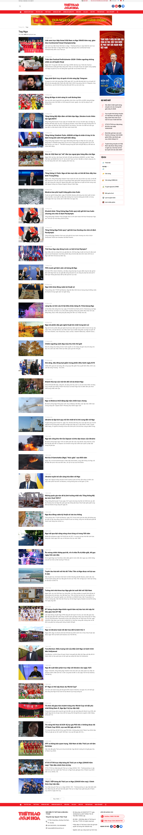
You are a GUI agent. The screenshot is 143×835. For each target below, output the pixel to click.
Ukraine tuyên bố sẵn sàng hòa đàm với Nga (62, 477)
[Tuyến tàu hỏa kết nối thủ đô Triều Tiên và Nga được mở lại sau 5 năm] (31, 576)
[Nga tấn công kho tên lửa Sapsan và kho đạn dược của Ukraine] (31, 443)
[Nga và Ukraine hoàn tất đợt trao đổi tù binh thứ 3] (31, 634)
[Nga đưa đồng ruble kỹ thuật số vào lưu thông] (31, 519)
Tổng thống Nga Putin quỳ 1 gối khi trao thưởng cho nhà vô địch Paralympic (70, 231)
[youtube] (116, 6)
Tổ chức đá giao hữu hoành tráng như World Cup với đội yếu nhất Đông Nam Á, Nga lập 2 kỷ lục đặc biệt (69, 707)
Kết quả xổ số (109, 193)
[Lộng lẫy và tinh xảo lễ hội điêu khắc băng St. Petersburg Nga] (31, 310)
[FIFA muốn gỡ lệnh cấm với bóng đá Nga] (31, 272)
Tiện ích (103, 157)
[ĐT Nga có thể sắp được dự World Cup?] (31, 691)
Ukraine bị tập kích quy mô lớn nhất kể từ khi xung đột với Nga (70, 420)
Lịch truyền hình (110, 198)
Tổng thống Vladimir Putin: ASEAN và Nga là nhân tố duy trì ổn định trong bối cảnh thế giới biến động (70, 136)
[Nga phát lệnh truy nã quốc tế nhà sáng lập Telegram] (31, 83)
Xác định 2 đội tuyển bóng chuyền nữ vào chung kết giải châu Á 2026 (113, 107)
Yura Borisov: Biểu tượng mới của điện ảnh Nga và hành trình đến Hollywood (69, 650)
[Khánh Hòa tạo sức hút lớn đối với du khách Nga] (31, 386)
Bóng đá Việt (57, 12)
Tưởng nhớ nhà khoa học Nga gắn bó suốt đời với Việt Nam (68, 590)
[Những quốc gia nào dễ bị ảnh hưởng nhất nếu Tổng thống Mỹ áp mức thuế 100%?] (31, 500)
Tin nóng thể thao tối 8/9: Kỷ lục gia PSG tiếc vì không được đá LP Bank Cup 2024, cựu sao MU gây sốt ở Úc (70, 726)
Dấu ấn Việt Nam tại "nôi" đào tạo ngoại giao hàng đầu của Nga (70, 154)
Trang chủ (21, 27)
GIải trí (92, 12)
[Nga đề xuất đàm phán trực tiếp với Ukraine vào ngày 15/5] (31, 672)
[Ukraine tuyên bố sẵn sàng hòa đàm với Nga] (31, 481)
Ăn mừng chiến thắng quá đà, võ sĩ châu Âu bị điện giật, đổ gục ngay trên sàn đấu (70, 553)
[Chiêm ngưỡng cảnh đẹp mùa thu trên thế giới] (31, 348)
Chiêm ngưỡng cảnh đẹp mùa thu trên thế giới (63, 344)
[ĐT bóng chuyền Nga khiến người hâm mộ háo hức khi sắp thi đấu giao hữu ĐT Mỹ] (31, 614)
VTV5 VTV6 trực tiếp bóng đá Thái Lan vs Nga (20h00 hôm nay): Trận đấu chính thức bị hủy (69, 764)
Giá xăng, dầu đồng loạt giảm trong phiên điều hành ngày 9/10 (70, 363)
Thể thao (48, 12)
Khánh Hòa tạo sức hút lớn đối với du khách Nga (64, 382)
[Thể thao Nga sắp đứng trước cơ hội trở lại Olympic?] (31, 253)
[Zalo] (123, 6)
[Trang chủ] (21, 12)
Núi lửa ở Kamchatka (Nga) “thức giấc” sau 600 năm (66, 458)
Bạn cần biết (110, 12)
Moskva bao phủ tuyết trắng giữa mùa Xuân (62, 192)
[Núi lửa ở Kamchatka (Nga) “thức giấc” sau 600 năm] (31, 462)
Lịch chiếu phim (110, 202)
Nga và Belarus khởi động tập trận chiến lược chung (66, 401)
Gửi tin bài (113, 0)
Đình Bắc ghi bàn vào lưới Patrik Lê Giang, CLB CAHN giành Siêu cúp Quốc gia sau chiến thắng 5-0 (113, 136)
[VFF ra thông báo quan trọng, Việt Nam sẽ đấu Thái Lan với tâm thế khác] (31, 748)
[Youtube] (121, 0)
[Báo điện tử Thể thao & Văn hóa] (71, 6)
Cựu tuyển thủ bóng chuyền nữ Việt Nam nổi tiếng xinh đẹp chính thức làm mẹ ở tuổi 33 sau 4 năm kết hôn (114, 116)
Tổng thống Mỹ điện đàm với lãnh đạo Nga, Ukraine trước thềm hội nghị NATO (70, 117)
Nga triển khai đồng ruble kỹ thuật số (60, 287)
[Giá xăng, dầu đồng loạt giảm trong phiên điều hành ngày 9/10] (31, 367)
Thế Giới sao (100, 12)
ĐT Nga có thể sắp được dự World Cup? (61, 687)
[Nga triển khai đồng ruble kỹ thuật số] (31, 291)
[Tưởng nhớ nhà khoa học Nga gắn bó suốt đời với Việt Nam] (31, 595)
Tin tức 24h (39, 12)
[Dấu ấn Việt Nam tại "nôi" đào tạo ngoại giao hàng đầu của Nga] (31, 158)
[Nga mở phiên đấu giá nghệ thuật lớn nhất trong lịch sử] (31, 329)
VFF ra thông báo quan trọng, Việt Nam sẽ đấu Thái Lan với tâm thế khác (70, 745)
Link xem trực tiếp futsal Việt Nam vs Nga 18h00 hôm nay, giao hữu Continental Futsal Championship (70, 41)
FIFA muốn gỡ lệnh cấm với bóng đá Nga (61, 268)
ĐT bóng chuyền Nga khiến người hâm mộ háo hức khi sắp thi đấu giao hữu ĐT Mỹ (69, 610)
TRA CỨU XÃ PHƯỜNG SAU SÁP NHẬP (99, 0)
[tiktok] (119, 6)
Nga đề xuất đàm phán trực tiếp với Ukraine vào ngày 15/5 (68, 668)
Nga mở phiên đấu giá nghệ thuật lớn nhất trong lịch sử (67, 325)
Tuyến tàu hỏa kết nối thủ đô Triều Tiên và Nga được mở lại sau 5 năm (70, 572)
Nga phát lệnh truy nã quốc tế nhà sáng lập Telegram (66, 78)
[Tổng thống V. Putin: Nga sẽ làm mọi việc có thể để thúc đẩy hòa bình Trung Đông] (31, 177)
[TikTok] (123, 0)
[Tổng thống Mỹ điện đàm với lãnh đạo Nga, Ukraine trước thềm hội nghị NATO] (31, 120)
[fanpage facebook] (113, 6)
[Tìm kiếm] (20, 6)
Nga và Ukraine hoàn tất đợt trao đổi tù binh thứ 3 (65, 630)
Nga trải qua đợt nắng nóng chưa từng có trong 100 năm (67, 533)
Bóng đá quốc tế (68, 12)
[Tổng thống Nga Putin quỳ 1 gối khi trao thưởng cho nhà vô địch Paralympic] (31, 234)
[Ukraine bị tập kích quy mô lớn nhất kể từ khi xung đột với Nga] (31, 424)
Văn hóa (78, 12)
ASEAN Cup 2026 (28, 12)
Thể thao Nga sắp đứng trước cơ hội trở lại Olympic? (66, 249)
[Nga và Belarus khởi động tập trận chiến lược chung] (31, 405)
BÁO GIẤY (86, 0)
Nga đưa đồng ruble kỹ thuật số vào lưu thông (63, 515)
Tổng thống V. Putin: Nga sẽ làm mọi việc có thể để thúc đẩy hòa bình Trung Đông (70, 174)
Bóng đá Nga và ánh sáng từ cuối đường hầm (63, 97)
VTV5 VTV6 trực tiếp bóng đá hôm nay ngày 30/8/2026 (113, 126)
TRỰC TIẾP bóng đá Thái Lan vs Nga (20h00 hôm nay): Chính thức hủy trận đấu (69, 783)
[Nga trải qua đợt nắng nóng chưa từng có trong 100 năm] (31, 538)
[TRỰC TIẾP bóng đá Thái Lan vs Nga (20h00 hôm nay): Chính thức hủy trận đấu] (31, 786)
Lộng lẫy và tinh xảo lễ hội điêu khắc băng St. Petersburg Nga (69, 306)
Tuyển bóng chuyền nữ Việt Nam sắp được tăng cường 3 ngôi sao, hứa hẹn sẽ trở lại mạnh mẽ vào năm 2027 (114, 147)
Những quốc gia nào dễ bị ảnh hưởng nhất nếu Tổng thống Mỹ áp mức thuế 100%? (70, 497)
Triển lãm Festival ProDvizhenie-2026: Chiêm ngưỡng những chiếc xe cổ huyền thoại (69, 60)
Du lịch (85, 12)
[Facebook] (118, 0)
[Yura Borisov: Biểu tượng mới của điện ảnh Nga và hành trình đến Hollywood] (31, 653)
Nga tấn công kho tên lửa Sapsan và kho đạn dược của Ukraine (70, 439)
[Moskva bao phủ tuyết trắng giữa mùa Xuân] (31, 196)
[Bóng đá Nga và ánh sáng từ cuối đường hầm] (31, 102)
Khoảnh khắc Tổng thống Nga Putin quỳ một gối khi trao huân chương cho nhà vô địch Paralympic (69, 212)
